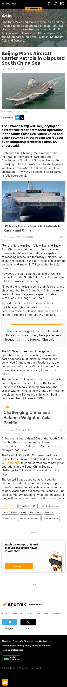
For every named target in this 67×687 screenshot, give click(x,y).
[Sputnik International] (10, 4)
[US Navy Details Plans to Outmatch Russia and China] (33, 201)
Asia (6, 407)
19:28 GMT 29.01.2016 (13, 69)
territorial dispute (50, 518)
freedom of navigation (29, 518)
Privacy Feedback (41, 645)
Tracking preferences (12, 649)
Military (57, 613)
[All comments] (5, 682)
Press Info (18, 641)
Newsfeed (24, 506)
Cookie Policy (9, 645)
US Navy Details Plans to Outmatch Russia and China (32, 228)
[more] (61, 236)
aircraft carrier (9, 518)
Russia (31, 613)
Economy (43, 613)
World (13, 506)
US (34, 506)
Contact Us (45, 641)
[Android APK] (11, 659)
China (23, 512)
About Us (6, 641)
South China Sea (10, 512)
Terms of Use (31, 641)
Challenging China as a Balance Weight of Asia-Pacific (28, 417)
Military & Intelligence (48, 506)
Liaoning (49, 512)
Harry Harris (35, 512)
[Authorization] (49, 3)
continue (13, 463)
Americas (18, 613)
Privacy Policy (24, 645)
